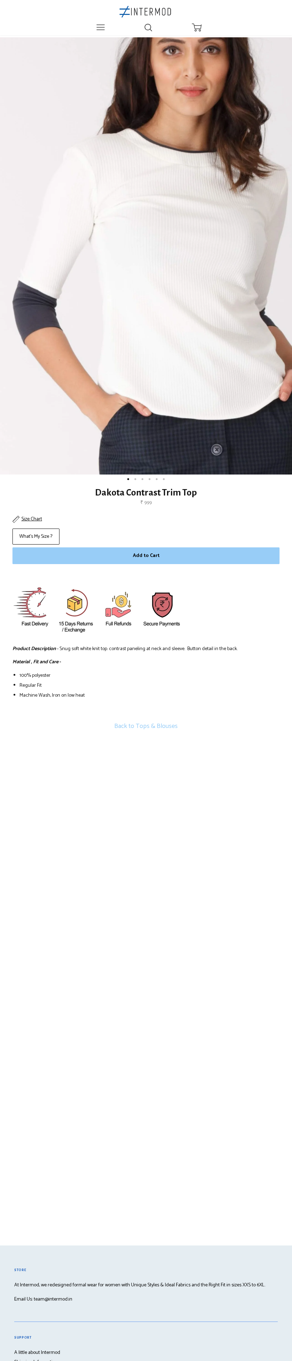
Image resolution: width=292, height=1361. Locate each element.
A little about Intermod (37, 1353)
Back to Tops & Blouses (146, 726)
